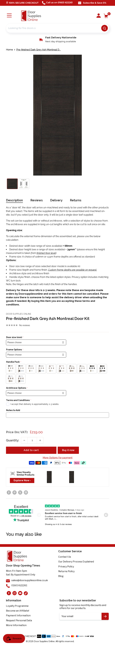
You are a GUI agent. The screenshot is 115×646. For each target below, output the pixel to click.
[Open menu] (9, 15)
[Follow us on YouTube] (20, 593)
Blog (60, 576)
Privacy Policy (66, 566)
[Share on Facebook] (9, 492)
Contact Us (64, 556)
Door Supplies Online (18, 314)
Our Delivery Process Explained (76, 561)
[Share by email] (26, 492)
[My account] (98, 15)
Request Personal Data (19, 620)
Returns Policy (66, 571)
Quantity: (12, 440)
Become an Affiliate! (17, 610)
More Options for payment (57, 457)
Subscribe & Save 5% (94, 2)
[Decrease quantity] (24, 440)
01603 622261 (19, 585)
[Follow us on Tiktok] (26, 593)
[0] (105, 16)
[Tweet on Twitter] (20, 492)
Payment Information (18, 615)
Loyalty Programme (17, 606)
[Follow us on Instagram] (9, 593)
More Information (16, 625)
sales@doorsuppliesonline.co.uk (29, 580)
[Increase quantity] (40, 440)
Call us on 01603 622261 (59, 2)
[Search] (104, 28)
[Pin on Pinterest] (14, 492)
